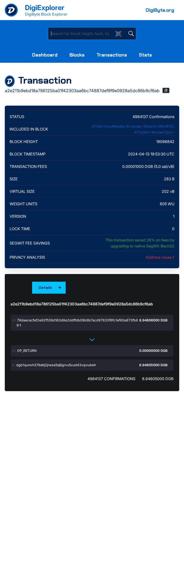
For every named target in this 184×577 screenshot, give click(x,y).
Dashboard (45, 55)
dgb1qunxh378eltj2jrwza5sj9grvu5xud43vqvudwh (56, 365)
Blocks (77, 55)
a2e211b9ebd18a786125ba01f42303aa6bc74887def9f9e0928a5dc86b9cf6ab (82, 304)
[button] (166, 90)
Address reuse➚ (160, 257)
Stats (145, 55)
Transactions (112, 55)
